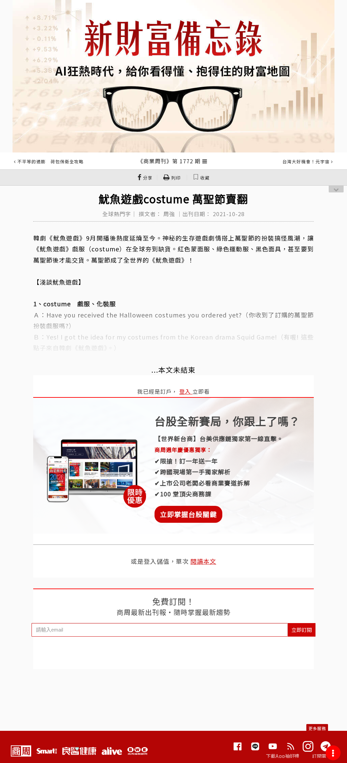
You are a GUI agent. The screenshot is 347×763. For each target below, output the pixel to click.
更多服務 (317, 728)
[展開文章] (204, 160)
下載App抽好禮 (283, 755)
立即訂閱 (301, 629)
